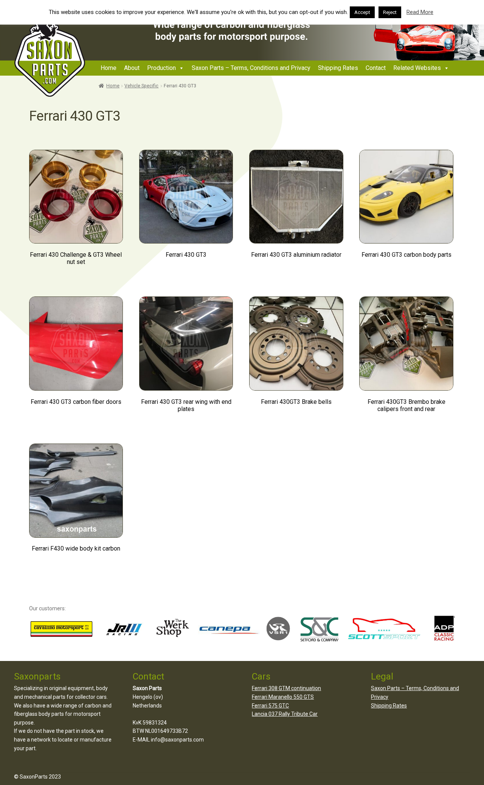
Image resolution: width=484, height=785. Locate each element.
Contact (376, 67)
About (132, 67)
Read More (419, 12)
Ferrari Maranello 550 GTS (283, 697)
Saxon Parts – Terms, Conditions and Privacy (251, 67)
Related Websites (417, 67)
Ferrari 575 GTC (270, 706)
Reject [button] (390, 12)
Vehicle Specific (141, 85)
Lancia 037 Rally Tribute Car (285, 714)
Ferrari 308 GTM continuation (286, 688)
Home (108, 67)
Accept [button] (362, 12)
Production (161, 67)
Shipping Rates (338, 67)
